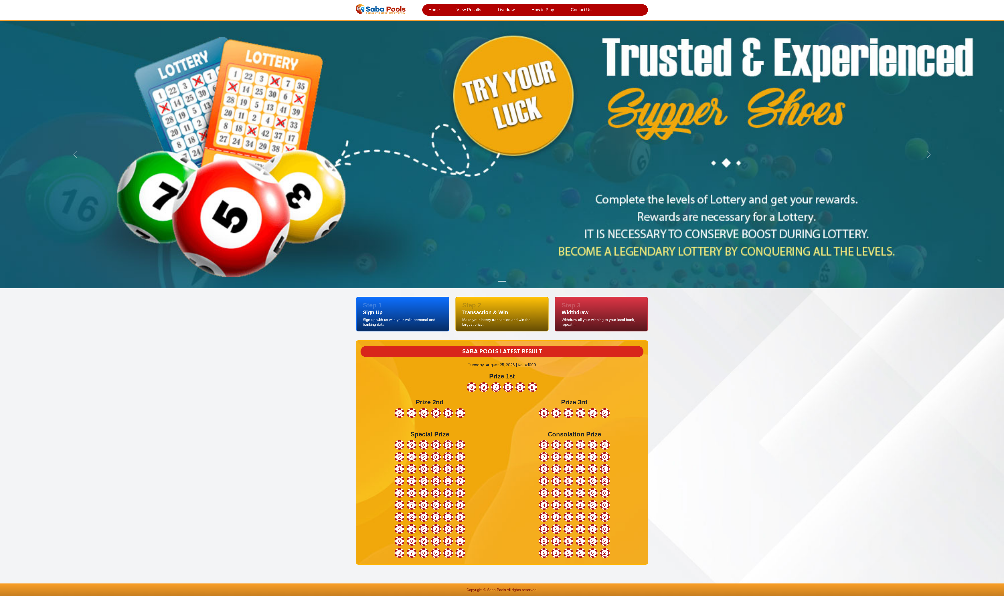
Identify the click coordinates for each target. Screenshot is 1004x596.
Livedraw (506, 10)
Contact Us (581, 10)
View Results (469, 10)
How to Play (543, 10)
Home (434, 10)
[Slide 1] (502, 281)
